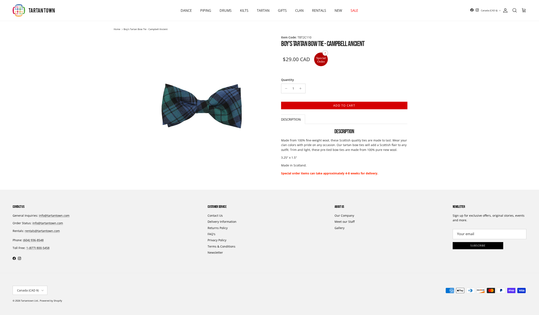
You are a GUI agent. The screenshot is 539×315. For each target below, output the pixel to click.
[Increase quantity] (301, 88)
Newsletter (215, 252)
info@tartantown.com (54, 215)
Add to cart (344, 105)
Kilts (244, 10)
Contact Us (215, 215)
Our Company (344, 215)
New (338, 10)
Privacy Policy (217, 240)
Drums (226, 10)
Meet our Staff (345, 222)
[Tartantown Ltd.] (34, 10)
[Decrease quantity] (285, 88)
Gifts (282, 10)
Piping (205, 10)
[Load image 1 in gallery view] (202, 105)
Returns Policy (218, 228)
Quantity (287, 80)
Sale (354, 10)
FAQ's (211, 234)
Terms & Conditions (221, 246)
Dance (186, 10)
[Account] (504, 10)
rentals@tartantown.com (42, 231)
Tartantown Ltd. (30, 300)
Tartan (263, 10)
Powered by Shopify (51, 300)
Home (117, 29)
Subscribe (478, 245)
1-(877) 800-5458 (37, 248)
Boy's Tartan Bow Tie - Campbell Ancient (146, 29)
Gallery (339, 228)
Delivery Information (222, 222)
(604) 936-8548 (33, 240)
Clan (299, 10)
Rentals (319, 10)
